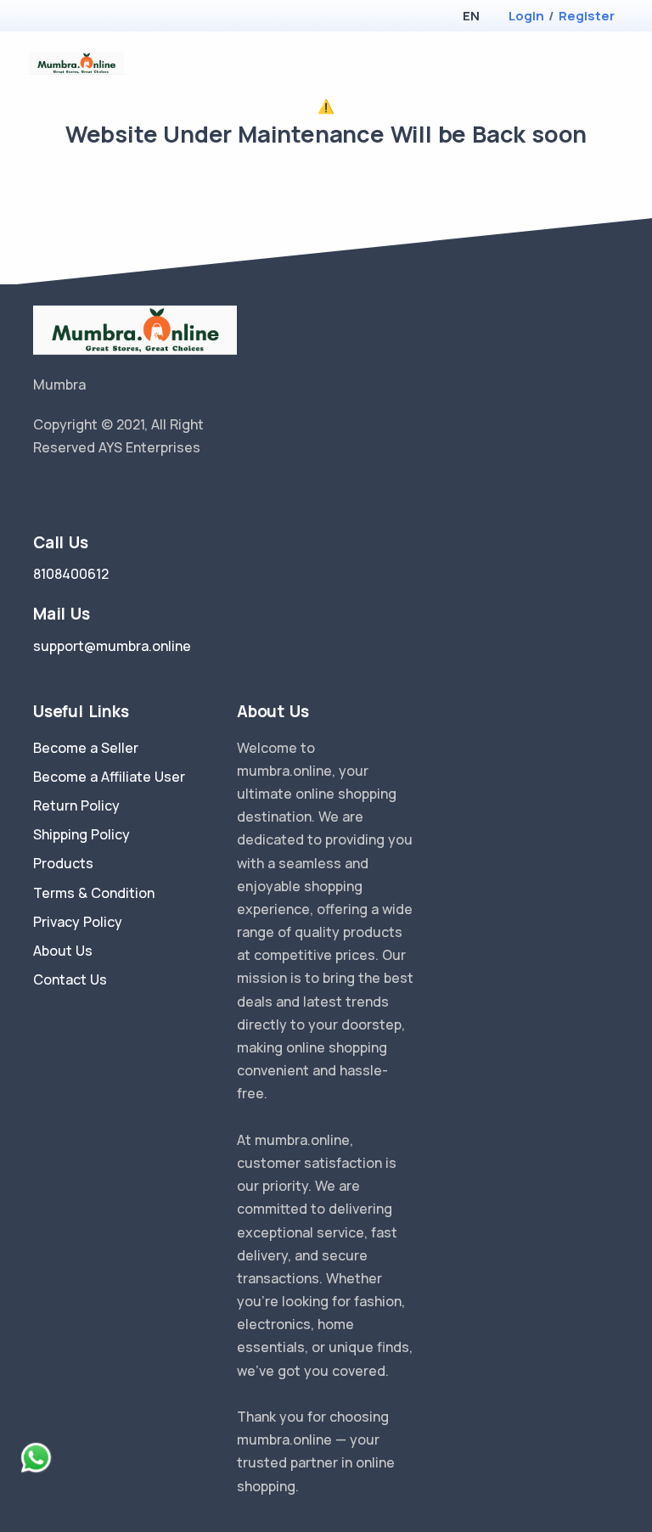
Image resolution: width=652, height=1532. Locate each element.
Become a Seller (85, 747)
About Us (63, 950)
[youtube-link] (116, 491)
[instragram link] (91, 491)
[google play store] (75, 17)
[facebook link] (65, 491)
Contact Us (70, 979)
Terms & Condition (94, 893)
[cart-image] (585, 63)
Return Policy (76, 805)
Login (526, 16)
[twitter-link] (40, 491)
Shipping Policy (81, 834)
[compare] (558, 63)
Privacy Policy (77, 921)
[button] (471, 16)
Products (63, 863)
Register (587, 16)
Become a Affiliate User (109, 776)
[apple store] (46, 17)
